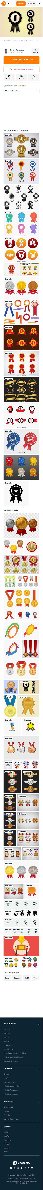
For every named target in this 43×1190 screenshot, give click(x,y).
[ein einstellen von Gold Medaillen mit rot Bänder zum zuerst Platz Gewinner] (21, 641)
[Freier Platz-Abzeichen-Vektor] (21, 144)
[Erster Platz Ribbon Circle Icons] (21, 248)
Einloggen (31, 3)
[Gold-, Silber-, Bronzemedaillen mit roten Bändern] (21, 1088)
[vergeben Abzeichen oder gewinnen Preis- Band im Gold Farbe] (15, 821)
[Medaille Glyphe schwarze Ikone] (16, 506)
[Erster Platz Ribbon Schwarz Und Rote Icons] (21, 428)
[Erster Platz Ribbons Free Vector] (13, 282)
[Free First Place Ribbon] (14, 794)
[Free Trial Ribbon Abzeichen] (21, 454)
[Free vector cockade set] (21, 222)
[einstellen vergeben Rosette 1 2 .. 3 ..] (10, 610)
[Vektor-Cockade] (21, 170)
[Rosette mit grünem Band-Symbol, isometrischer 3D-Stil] (12, 686)
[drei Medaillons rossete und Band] (17, 907)
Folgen (35, 52)
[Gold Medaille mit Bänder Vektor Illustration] (21, 881)
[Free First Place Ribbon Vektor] (12, 268)
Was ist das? (22, 86)
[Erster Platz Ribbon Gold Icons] (21, 351)
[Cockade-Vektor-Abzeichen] (21, 480)
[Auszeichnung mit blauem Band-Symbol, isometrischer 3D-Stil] (12, 722)
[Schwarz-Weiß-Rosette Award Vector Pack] (21, 196)
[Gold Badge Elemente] (21, 402)
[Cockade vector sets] (21, 376)
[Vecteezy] (3, 3)
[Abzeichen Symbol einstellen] (7, 1172)
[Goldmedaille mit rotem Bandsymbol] (12, 704)
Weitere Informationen (13, 90)
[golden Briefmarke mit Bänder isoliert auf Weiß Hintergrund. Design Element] (31, 798)
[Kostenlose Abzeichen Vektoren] (21, 325)
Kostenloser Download (21, 60)
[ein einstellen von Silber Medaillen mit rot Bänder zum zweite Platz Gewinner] (15, 624)
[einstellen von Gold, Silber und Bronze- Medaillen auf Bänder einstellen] (15, 970)
